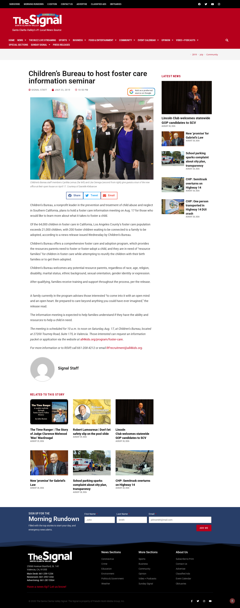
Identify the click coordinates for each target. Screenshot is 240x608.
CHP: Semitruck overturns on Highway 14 (196, 183)
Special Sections (18, 44)
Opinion (165, 40)
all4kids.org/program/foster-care (101, 339)
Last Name (122, 514)
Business (78, 40)
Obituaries (115, 4)
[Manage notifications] (232, 600)
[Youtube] (212, 4)
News (20, 40)
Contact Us (67, 4)
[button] (227, 40)
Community (125, 40)
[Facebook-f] (192, 601)
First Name (90, 514)
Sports (63, 40)
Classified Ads (98, 4)
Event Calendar (147, 40)
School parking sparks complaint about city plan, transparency (90, 485)
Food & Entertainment (101, 40)
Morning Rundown (34, 4)
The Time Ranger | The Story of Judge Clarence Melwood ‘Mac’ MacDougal (49, 434)
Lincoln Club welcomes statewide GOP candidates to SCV (132, 434)
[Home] (188, 54)
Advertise (82, 4)
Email (152, 514)
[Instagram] (218, 4)
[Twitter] (205, 4)
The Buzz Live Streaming (42, 40)
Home (12, 40)
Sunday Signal (39, 44)
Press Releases (61, 44)
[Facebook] (199, 4)
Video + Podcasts (185, 40)
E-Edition (52, 4)
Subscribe (14, 4)
